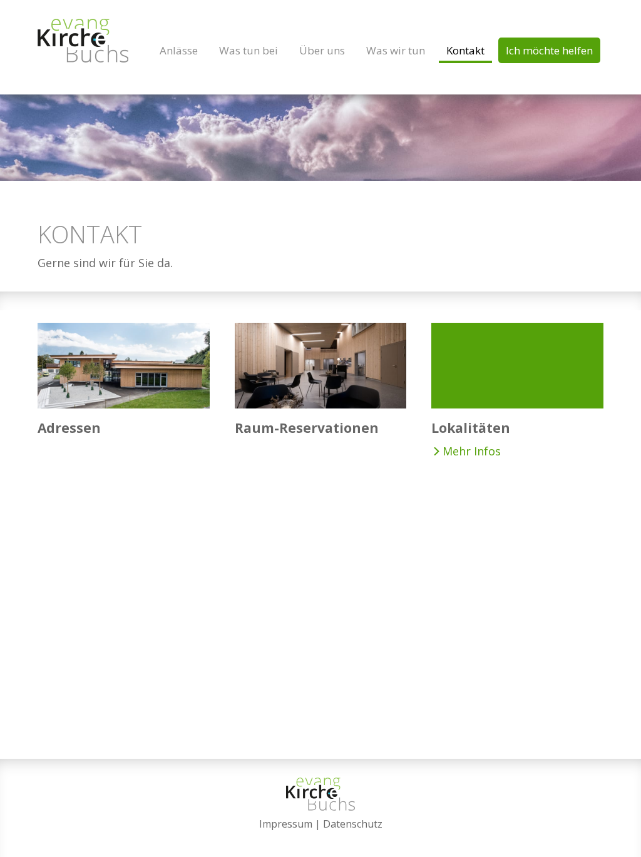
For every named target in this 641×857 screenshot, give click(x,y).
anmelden (321, 839)
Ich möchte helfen (549, 50)
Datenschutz (352, 824)
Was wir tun (395, 50)
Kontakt (465, 50)
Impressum (285, 824)
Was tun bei (248, 50)
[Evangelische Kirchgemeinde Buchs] (83, 41)
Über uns (322, 50)
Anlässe (179, 50)
